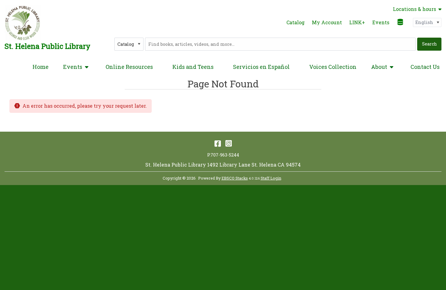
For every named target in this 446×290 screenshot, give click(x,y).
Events (380, 22)
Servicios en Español (261, 66)
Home (40, 66)
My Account (327, 22)
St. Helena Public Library (47, 46)
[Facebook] (218, 143)
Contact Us (425, 66)
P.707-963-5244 (223, 155)
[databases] (400, 22)
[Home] (22, 23)
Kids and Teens (193, 66)
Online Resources (129, 66)
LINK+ (357, 22)
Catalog (295, 22)
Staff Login (271, 178)
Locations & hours (414, 9)
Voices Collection (332, 66)
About (379, 66)
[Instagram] (228, 143)
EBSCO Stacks (234, 178)
